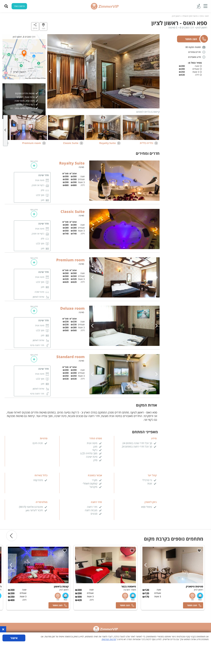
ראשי (207, 16)
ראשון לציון (176, 16)
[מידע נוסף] (34, 166)
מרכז (201, 16)
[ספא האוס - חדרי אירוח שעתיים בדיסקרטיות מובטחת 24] (103, 76)
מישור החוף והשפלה (189, 16)
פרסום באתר (19, 6)
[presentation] (51, 71)
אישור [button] (14, 638)
